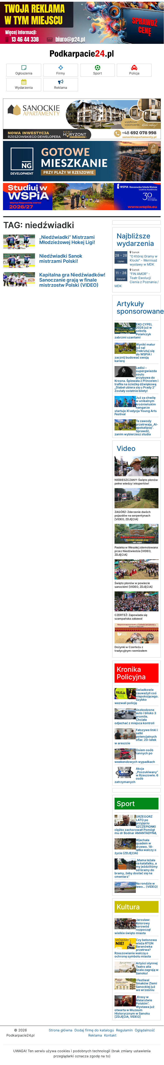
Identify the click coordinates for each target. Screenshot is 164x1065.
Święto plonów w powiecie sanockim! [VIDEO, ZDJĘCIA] (133, 584)
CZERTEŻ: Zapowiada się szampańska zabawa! (131, 616)
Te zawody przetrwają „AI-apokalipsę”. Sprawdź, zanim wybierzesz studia (136, 427)
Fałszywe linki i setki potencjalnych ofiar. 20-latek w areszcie (136, 736)
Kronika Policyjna (131, 673)
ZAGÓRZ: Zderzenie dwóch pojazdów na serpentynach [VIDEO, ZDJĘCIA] (133, 515)
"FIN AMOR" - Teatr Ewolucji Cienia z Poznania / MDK (136, 278)
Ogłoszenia (23, 73)
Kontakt (110, 1035)
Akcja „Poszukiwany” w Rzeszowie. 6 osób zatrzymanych (136, 775)
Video (126, 448)
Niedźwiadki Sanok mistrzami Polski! (60, 258)
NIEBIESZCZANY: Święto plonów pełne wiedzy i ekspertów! (136, 481)
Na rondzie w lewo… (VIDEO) (147, 885)
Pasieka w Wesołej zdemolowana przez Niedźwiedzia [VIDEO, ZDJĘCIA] (136, 551)
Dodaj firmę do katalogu (94, 1030)
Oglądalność (145, 1030)
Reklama (60, 88)
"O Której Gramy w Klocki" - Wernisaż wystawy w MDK (143, 258)
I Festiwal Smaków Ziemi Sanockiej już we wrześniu (146, 985)
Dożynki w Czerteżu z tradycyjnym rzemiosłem (131, 648)
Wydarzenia (24, 88)
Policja (134, 73)
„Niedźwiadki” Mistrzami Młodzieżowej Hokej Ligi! (67, 239)
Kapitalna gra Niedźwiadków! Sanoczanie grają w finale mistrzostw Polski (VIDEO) (72, 280)
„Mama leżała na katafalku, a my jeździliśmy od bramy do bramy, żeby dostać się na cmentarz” (136, 868)
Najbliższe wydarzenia (135, 240)
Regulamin (124, 1030)
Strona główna (60, 1030)
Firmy (60, 73)
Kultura (128, 907)
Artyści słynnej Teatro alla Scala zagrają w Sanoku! (147, 968)
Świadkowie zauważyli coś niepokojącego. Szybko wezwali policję (136, 696)
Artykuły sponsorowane (140, 307)
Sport (97, 73)
